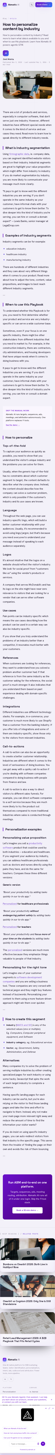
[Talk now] (38, 1444)
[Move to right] (45, 1408)
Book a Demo (43, 5)
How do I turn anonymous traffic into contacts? (20, 1433)
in (5, 1379)
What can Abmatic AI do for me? (15, 1428)
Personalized (10, 903)
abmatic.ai (31, 1449)
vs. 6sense (33, 1392)
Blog (5, 19)
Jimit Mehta (8, 59)
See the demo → (13, 425)
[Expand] (49, 1408)
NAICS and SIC (24, 1025)
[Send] (43, 1444)
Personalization (9, 1392)
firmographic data (19, 154)
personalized (15, 950)
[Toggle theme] (31, 4)
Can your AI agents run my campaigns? (17, 1438)
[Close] (51, 1399)
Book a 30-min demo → (27, 1210)
